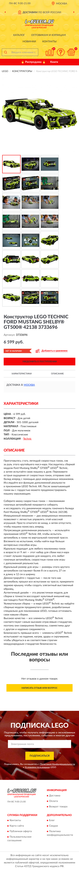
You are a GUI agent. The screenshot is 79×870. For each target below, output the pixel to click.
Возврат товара (58, 806)
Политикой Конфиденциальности (57, 764)
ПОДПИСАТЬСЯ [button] (40, 756)
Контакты (49, 41)
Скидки (53, 826)
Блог (52, 820)
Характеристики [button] (22, 374)
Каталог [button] (19, 35)
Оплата (53, 801)
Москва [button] (29, 385)
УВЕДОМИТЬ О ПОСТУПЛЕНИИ (39, 361)
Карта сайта (17, 826)
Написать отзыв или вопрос (39, 688)
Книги (54, 62)
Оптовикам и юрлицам (48, 35)
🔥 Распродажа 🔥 (33, 62)
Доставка (54, 795)
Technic (27, 439)
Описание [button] (57, 374)
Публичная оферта (21, 831)
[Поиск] (5, 52)
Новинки (29, 41)
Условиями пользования (37, 767)
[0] (71, 52)
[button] (61, 52)
